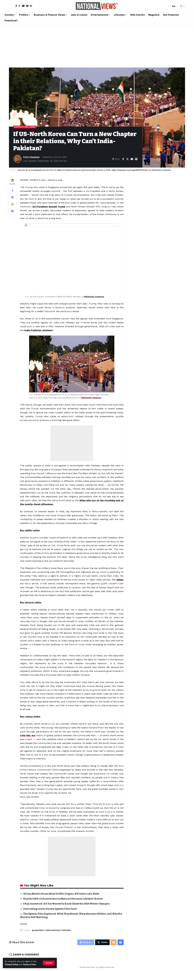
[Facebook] (16, 6)
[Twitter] (19, 6)
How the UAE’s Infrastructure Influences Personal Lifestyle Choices (63, 898)
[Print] (136, 159)
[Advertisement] (97, 45)
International (52, 930)
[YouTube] (23, 6)
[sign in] (11, 6)
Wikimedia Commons (94, 297)
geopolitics (38, 930)
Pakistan (66, 930)
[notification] (164, 6)
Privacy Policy (11, 964)
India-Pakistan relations (38, 330)
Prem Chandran (31, 157)
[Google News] (27, 6)
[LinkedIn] (31, 6)
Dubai (120, 579)
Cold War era (27, 735)
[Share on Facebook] (123, 159)
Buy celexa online (30, 716)
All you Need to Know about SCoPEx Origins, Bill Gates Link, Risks (61, 893)
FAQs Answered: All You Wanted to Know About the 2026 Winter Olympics (66, 903)
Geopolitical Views (24, 127)
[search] (168, 6)
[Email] (132, 159)
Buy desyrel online (30, 602)
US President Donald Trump (48, 206)
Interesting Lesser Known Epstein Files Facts (50, 908)
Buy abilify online (30, 530)
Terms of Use (29, 964)
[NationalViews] (97, 6)
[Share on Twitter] (127, 159)
